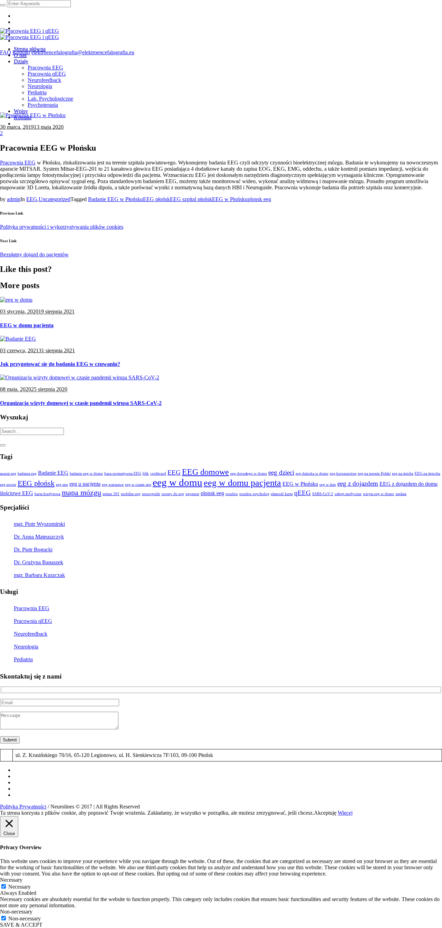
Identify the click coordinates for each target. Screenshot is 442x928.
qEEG (302, 492)
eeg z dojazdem (357, 483)
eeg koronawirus (343, 473)
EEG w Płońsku (230, 199)
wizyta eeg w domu (378, 494)
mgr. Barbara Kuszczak (39, 575)
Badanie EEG (53, 473)
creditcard (158, 473)
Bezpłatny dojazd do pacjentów (34, 254)
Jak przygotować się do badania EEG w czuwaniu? (60, 364)
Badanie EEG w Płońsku (115, 199)
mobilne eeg (131, 494)
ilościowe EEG (16, 493)
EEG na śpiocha (427, 473)
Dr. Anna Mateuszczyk (39, 537)
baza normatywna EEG (122, 473)
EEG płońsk (156, 199)
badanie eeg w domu (86, 473)
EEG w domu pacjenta (27, 325)
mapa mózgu (81, 492)
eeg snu (62, 484)
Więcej (345, 813)
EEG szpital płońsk (191, 199)
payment (192, 494)
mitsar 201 (111, 494)
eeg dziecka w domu (312, 473)
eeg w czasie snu (138, 484)
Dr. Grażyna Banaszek (38, 562)
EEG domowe (205, 471)
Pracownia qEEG (33, 621)
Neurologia (26, 647)
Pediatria (23, 659)
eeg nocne (8, 484)
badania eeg (27, 473)
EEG (31, 199)
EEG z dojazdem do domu (408, 484)
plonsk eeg (259, 199)
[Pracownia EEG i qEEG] (29, 34)
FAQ (5, 52)
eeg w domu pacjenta (242, 482)
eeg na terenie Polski (374, 473)
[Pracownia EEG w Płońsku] (33, 115)
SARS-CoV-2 (322, 494)
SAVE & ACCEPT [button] (21, 925)
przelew (231, 494)
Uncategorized (54, 199)
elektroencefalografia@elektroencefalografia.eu (82, 52)
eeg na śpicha (402, 473)
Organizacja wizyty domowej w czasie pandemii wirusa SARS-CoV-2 (81, 403)
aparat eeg (8, 473)
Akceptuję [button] (325, 813)
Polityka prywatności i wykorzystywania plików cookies (61, 227)
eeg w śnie (327, 484)
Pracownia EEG (18, 162)
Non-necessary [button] (16, 912)
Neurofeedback (30, 634)
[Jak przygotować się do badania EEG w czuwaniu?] (18, 339)
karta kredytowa (47, 494)
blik (146, 473)
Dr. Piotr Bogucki (33, 549)
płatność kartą (282, 494)
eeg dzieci (281, 472)
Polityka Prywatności (23, 806)
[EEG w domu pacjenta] (16, 300)
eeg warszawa (113, 484)
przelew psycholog (254, 494)
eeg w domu (177, 482)
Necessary (19, 887)
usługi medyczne (348, 494)
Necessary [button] (11, 880)
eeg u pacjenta (84, 484)
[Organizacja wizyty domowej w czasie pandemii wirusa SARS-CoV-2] (79, 377)
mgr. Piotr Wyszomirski (39, 524)
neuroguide (151, 494)
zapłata (400, 494)
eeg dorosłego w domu (248, 473)
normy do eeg (173, 494)
